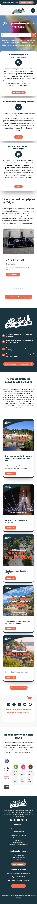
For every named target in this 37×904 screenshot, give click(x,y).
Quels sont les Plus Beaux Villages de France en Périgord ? (17, 622)
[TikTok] (26, 820)
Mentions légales (18, 842)
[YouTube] (18, 820)
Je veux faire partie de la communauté (18, 364)
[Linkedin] (22, 820)
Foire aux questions (18, 857)
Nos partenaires (18, 831)
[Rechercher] (33, 35)
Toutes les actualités (18, 688)
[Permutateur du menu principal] (33, 10)
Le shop (18, 137)
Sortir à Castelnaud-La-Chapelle (17, 672)
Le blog (18, 186)
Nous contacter (18, 886)
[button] (2, 10)
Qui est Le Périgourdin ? (18, 829)
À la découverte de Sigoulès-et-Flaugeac (17, 572)
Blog (18, 833)
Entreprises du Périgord (18, 835)
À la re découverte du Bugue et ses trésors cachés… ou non (18, 458)
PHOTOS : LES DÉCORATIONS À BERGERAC (16, 521)
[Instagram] (14, 820)
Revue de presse (18, 838)
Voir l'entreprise (13, 275)
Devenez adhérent (26, 2)
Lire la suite (10, 474)
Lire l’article (11, 528)
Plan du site (18, 840)
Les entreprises (18, 92)
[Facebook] (11, 820)
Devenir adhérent (18, 855)
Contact (18, 859)
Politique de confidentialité (19, 845)
